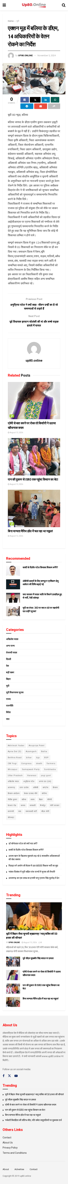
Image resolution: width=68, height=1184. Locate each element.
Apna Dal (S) (14, 751)
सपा (7, 719)
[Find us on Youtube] (16, 1076)
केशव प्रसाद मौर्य (30, 793)
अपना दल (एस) (45, 781)
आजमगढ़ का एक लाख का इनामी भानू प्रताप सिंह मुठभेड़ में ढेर (34, 878)
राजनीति (9, 705)
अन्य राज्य (10, 645)
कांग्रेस (45, 787)
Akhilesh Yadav (16, 745)
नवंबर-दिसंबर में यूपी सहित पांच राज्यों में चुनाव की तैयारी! (32, 871)
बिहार (8, 679)
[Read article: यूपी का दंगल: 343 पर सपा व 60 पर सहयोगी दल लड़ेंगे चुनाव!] (13, 611)
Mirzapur (12, 769)
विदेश (8, 712)
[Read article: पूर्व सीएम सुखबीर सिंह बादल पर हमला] (13, 962)
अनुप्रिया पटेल (28, 781)
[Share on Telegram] (26, 106)
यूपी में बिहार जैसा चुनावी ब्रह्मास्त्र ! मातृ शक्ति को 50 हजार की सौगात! (34, 1094)
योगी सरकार (54, 805)
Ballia (44, 751)
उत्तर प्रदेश (24, 787)
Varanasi (31, 775)
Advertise (19, 1169)
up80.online (25, 55)
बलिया (24, 799)
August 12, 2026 (16, 536)
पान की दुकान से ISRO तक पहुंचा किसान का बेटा (33, 479)
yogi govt (46, 775)
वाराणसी (11, 811)
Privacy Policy (10, 1147)
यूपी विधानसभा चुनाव (15, 692)
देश (12, 472)
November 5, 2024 (46, 55)
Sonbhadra (50, 769)
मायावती (33, 805)
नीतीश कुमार (12, 799)
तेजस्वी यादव (11, 652)
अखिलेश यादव (12, 639)
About (6, 1169)
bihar (29, 757)
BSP (46, 757)
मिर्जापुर (43, 805)
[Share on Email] (40, 106)
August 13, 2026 (16, 432)
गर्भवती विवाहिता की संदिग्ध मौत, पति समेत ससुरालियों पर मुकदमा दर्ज (33, 1120)
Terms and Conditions (15, 1152)
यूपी (17, 21)
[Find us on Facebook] (3, 1076)
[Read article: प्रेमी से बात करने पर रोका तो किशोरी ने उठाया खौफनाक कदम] (34, 400)
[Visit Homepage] (34, 5)
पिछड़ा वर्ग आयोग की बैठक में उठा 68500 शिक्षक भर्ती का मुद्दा (33, 865)
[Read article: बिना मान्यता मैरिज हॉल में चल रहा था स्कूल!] (34, 508)
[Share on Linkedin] (45, 100)
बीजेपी (49, 799)
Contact (7, 1137)
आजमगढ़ (11, 787)
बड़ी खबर (10, 672)
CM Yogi (12, 763)
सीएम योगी (45, 811)
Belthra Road (15, 757)
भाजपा (23, 805)
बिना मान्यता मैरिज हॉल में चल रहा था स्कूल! (30, 531)
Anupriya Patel (36, 745)
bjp (38, 757)
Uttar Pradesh (15, 775)
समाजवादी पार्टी (31, 811)
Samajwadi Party (31, 769)
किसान (55, 787)
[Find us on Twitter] (9, 1076)
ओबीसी (35, 787)
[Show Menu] (4, 5)
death (39, 763)
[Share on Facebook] (24, 100)
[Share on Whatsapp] (55, 100)
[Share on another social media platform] (54, 106)
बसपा (33, 799)
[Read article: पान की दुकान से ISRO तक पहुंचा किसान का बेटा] (34, 456)
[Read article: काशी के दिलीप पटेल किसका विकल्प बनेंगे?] (13, 571)
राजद (8, 699)
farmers (51, 763)
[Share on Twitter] (35, 100)
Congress (26, 763)
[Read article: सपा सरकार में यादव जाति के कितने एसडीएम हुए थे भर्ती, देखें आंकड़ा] (13, 598)
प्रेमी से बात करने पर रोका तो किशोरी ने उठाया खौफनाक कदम (30, 1104)
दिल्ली (8, 659)
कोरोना (44, 793)
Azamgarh (31, 751)
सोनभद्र (11, 817)
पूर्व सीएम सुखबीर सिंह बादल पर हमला (38, 958)
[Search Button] (63, 5)
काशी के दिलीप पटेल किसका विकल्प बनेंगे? (40, 567)
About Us (8, 1142)
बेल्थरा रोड (12, 805)
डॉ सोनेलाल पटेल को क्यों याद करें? (23, 843)
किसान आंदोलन (14, 793)
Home (11, 21)
